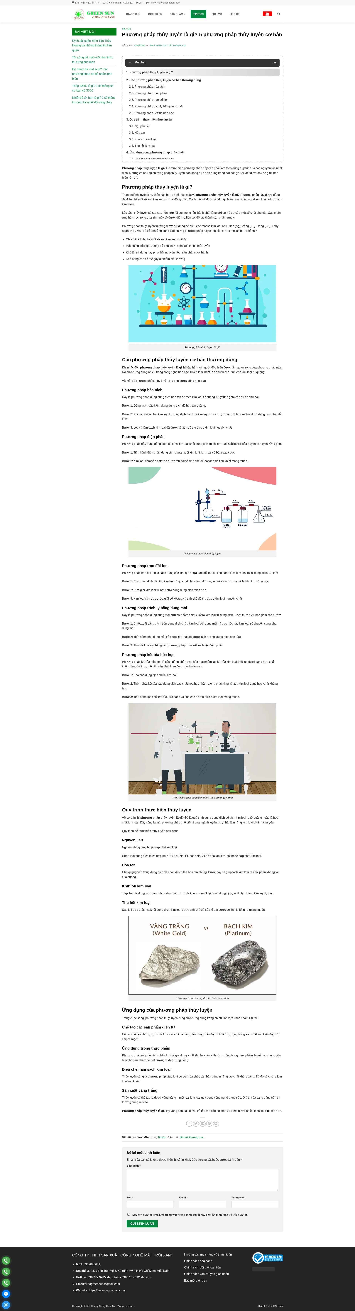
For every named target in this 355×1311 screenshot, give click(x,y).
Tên (130, 1197)
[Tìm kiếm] (279, 14)
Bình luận (134, 1165)
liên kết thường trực (192, 1137)
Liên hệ (235, 14)
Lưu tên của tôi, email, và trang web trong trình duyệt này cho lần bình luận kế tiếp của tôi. (190, 1214)
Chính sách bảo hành (198, 1261)
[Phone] (6, 1260)
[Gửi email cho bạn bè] (203, 1124)
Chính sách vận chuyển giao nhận (206, 1274)
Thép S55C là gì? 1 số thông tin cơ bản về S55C (93, 88)
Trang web (238, 1197)
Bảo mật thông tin (195, 1280)
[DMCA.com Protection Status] (263, 1269)
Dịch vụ (217, 14)
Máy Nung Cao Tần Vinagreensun (113, 1306)
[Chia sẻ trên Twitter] (196, 1124)
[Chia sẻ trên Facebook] (189, 1124)
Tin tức (198, 14)
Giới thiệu (155, 14)
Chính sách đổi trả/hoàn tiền (202, 1267)
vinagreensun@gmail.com (102, 1283)
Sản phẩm (176, 14)
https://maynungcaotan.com (107, 1290)
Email (183, 1197)
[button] (267, 13)
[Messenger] (6, 1294)
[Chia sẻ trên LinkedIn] (216, 1124)
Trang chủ (133, 14)
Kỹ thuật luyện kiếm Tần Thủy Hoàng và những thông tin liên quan (92, 45)
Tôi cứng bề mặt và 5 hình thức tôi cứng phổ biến (92, 60)
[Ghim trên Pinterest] (209, 1124)
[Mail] (6, 1305)
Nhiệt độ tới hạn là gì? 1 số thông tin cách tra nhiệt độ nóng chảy (94, 100)
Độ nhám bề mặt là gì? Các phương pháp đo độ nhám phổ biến (92, 74)
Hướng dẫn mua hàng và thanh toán (208, 1254)
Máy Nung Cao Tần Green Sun (168, 45)
